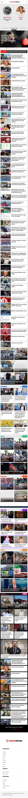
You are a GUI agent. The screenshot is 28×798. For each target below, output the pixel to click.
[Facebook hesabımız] (11, 729)
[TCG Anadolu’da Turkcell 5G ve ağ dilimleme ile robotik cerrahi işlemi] (20, 391)
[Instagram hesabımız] (15, 729)
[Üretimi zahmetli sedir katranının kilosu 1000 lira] (7, 407)
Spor (3, 758)
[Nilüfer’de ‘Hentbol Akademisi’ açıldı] (6, 315)
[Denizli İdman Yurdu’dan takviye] (6, 340)
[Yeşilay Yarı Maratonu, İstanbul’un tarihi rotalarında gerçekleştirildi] (6, 238)
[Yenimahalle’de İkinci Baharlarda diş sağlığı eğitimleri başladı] (6, 104)
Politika (4, 760)
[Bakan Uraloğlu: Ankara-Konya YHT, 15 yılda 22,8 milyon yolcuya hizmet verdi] (6, 283)
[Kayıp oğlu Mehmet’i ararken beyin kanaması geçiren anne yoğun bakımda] (6, 225)
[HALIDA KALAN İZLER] (6, 72)
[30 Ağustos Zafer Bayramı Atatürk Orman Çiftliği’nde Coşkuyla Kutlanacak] (6, 142)
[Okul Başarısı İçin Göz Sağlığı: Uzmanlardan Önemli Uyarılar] (6, 136)
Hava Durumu (5, 774)
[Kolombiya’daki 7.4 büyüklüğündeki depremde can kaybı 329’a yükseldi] (6, 257)
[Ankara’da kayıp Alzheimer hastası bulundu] (6, 276)
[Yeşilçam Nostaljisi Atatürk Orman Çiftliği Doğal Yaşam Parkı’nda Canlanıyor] (6, 123)
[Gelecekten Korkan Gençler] (6, 347)
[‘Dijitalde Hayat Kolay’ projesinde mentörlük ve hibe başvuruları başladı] (20, 423)
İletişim (4, 787)
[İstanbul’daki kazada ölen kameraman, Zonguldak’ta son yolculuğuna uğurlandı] (6, 212)
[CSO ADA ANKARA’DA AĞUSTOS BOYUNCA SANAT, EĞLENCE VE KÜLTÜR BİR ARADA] (6, 78)
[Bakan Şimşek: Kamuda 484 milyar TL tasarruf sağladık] (6, 219)
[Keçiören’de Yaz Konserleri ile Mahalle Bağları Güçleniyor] (6, 116)
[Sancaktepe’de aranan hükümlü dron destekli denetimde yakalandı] (6, 187)
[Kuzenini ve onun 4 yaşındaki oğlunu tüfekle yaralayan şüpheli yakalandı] (6, 199)
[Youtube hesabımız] (17, 729)
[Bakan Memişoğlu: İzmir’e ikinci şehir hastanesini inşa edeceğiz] (20, 628)
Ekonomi (4, 756)
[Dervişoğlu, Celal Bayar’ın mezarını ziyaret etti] (6, 244)
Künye (4, 766)
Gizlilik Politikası (6, 785)
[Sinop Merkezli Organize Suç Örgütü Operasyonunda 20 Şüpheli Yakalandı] (6, 155)
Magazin (4, 762)
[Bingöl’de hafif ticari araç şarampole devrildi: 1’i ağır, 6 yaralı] (6, 308)
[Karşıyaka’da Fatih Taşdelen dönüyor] (6, 289)
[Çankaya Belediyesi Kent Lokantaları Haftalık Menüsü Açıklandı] (6, 148)
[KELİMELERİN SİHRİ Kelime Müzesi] (6, 84)
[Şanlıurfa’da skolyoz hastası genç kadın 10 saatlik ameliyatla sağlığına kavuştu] (7, 628)
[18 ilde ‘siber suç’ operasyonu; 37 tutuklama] (6, 321)
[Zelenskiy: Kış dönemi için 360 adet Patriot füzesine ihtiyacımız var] (6, 174)
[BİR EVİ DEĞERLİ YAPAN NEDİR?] (6, 65)
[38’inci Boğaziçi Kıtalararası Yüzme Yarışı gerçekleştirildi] (6, 180)
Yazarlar (4, 752)
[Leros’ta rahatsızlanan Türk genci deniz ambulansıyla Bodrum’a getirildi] (6, 168)
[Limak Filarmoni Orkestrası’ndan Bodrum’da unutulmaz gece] (6, 270)
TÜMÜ (14, 30)
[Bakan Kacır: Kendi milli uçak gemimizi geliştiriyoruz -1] (6, 206)
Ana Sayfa (5, 779)
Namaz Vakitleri (6, 772)
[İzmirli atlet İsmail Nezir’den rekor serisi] (6, 327)
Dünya (4, 764)
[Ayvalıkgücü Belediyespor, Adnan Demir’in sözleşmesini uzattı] (6, 302)
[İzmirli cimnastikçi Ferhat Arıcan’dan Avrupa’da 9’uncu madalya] (6, 295)
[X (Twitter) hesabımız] (13, 729)
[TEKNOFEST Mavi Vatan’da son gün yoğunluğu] (6, 251)
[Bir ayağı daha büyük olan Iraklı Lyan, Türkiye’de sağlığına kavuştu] (7, 612)
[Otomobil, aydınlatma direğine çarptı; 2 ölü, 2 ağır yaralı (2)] (6, 263)
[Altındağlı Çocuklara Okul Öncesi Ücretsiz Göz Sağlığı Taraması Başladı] (6, 129)
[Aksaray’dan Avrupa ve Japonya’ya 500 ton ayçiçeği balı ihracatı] (7, 423)
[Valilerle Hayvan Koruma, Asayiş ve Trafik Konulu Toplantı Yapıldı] (6, 110)
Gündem (4, 754)
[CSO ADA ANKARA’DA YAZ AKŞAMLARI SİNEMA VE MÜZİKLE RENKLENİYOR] (6, 703)
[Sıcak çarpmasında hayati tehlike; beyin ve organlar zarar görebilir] (14, 646)
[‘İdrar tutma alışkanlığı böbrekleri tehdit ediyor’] (20, 612)
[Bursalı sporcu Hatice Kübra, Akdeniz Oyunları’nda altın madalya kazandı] (6, 334)
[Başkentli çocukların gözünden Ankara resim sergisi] (6, 709)
